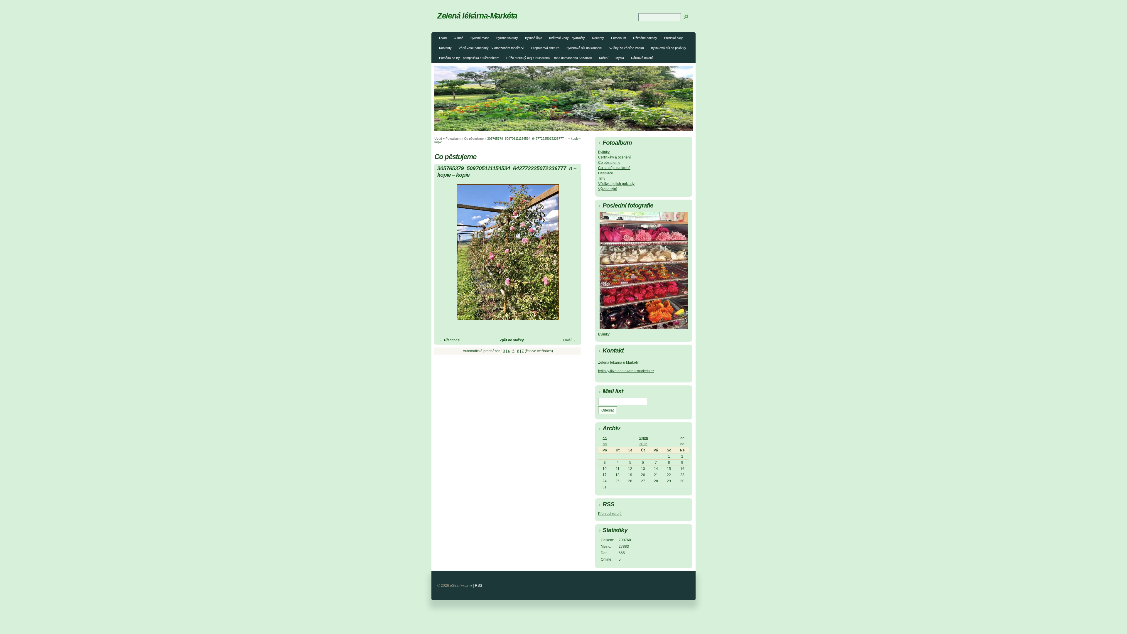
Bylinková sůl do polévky (668, 48)
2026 (643, 444)
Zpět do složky (512, 340)
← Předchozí (450, 340)
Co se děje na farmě (614, 168)
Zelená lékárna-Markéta (477, 15)
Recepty (598, 38)
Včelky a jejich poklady (616, 184)
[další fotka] (571, 255)
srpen (643, 438)
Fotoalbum (618, 38)
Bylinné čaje (533, 38)
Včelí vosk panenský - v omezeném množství (491, 48)
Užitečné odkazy (645, 38)
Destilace (605, 173)
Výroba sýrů (607, 189)
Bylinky (604, 152)
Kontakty (445, 48)
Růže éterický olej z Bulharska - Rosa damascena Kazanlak (549, 58)
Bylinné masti (479, 38)
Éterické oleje (673, 38)
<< (605, 438)
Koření (603, 58)
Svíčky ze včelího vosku (626, 48)
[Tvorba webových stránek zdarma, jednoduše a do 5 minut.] (471, 586)
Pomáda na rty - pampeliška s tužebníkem (469, 58)
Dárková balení (642, 58)
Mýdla (619, 58)
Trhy (601, 178)
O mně (458, 38)
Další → (569, 340)
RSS (478, 586)
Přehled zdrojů (610, 514)
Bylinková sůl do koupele (584, 48)
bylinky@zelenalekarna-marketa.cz (626, 371)
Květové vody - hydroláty (567, 38)
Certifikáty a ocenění (614, 157)
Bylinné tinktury (507, 38)
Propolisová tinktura (545, 48)
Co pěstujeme (474, 138)
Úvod (443, 38)
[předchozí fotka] (444, 255)
